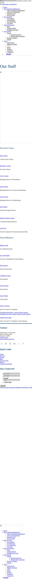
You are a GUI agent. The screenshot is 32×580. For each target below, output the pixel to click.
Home (5, 7)
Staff (8, 46)
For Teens (10, 23)
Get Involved (7, 31)
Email (6, 378)
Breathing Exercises (12, 30)
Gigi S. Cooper (4, 176)
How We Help (8, 17)
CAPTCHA (7, 382)
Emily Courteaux (5, 306)
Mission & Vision (12, 44)
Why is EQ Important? (13, 12)
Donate (9, 39)
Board (9, 47)
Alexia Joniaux (4, 285)
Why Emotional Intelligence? (12, 9)
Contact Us (10, 52)
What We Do (10, 43)
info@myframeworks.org (7, 339)
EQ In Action (11, 15)
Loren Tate (3, 228)
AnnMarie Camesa (5, 275)
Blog (8, 26)
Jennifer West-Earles (5, 317)
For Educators (11, 20)
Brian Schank (4, 265)
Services (2, 356)
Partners (9, 49)
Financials (10, 51)
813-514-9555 (4, 337)
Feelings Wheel (11, 28)
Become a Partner (12, 38)
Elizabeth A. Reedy (5, 166)
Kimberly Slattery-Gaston (7, 218)
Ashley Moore (4, 296)
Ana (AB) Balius (5, 255)
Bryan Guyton (4, 197)
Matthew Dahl (4, 245)
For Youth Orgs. (11, 22)
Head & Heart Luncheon (18, 36)
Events (9, 33)
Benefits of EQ (11, 14)
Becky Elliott (3, 156)
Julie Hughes (3, 207)
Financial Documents (6, 364)
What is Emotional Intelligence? (16, 10)
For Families (10, 18)
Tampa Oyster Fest (16, 34)
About (5, 41)
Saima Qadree (4, 186)
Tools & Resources (9, 25)
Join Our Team (4, 360)
